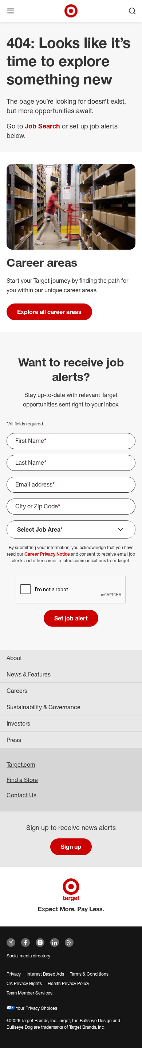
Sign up (71, 846)
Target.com (21, 764)
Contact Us (21, 795)
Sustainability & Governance (43, 707)
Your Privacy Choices (36, 1008)
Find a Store (22, 779)
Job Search (42, 126)
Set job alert (71, 618)
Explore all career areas (49, 311)
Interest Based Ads (45, 974)
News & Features (29, 674)
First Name (31, 440)
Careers (17, 690)
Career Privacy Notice (47, 554)
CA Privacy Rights (24, 983)
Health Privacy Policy (68, 983)
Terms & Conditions (89, 974)
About (14, 658)
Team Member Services (29, 993)
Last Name (31, 462)
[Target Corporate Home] (71, 10)
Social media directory (28, 955)
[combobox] (71, 507)
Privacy (14, 974)
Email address (35, 484)
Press (14, 739)
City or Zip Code (37, 506)
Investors (18, 723)
